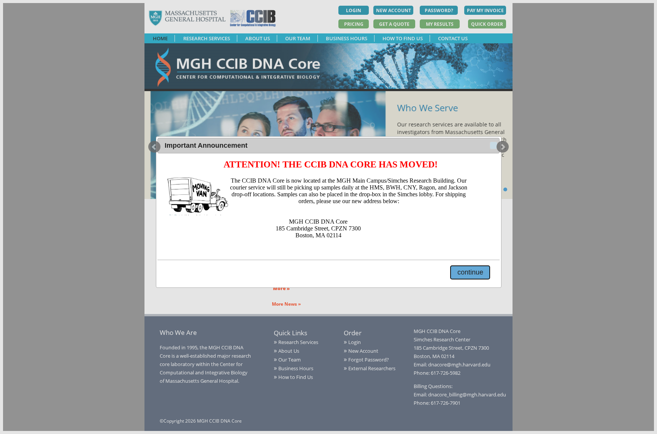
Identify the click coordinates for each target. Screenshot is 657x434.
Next (503, 147)
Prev (154, 147)
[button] (493, 145)
